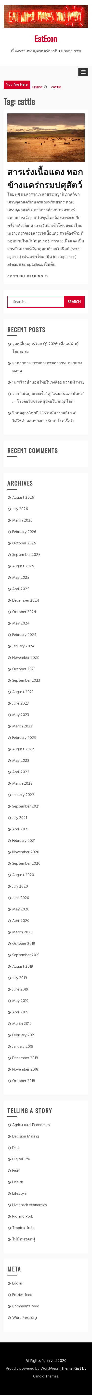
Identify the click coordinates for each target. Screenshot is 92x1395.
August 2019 (22, 967)
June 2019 (20, 989)
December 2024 (25, 600)
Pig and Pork (22, 1216)
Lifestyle (19, 1194)
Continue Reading (26, 276)
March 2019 (22, 1024)
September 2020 (26, 864)
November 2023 (25, 658)
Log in (17, 1283)
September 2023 (26, 681)
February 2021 (23, 841)
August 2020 (23, 875)
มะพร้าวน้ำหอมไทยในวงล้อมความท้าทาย (48, 382)
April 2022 (20, 772)
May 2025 (20, 578)
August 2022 (23, 749)
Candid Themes (45, 1376)
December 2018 (25, 1058)
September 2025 (26, 555)
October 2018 (23, 1081)
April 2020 (20, 921)
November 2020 (25, 852)
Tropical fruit (23, 1228)
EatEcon (46, 38)
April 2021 (20, 829)
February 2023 (24, 738)
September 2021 (25, 806)
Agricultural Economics (31, 1125)
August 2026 (23, 498)
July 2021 (19, 818)
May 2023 (20, 715)
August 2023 (23, 692)
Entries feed (22, 1295)
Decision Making (25, 1136)
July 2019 (19, 978)
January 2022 (23, 795)
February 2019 (23, 1035)
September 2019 (25, 955)
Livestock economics (29, 1205)
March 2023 (22, 726)
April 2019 (20, 1012)
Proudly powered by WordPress (32, 1369)
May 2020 (20, 909)
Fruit (16, 1171)
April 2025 (20, 589)
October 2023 (24, 669)
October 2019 (23, 944)
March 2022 (22, 783)
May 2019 (20, 1001)
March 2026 (22, 520)
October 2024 (24, 612)
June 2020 (20, 898)
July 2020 (20, 886)
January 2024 (23, 646)
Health (17, 1182)
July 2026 (20, 509)
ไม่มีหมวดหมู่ (23, 1239)
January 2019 (22, 1047)
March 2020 (22, 932)
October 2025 (24, 543)
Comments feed (25, 1306)
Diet (15, 1148)
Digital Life (21, 1159)
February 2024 (24, 635)
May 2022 (20, 761)
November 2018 (25, 1069)
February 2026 (24, 532)
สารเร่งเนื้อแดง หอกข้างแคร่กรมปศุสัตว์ (45, 178)
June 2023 (20, 703)
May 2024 (21, 623)
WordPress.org (24, 1318)
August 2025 (23, 566)
